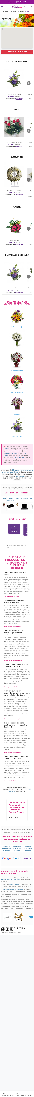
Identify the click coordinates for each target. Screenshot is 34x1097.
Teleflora (23, 457)
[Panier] (28, 6)
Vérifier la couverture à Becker (13, 660)
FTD (15, 457)
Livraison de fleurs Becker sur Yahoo (28, 848)
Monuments (24, 498)
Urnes (17, 498)
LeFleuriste (7, 448)
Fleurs (4, 498)
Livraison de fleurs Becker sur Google (6, 848)
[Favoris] (25, 6)
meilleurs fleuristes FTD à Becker (10, 879)
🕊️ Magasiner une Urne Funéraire (14, 528)
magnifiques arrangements (11, 453)
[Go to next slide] (29, 83)
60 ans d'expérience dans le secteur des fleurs (17, 471)
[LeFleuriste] (17, 6)
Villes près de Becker (10, 780)
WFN (18, 457)
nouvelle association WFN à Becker (13, 889)
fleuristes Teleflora (14, 884)
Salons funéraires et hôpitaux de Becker (16, 718)
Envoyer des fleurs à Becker (12, 626)
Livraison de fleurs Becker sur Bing (17, 848)
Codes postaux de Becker (12, 596)
